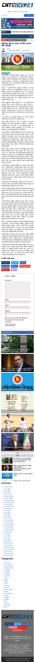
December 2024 (9, 524)
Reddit (15, 266)
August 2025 (8, 508)
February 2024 (8, 544)
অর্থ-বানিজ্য (7, 570)
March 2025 (8, 518)
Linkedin (6, 266)
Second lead (13, 40)
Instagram (13, 627)
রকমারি (6, 595)
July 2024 (7, 534)
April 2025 (7, 516)
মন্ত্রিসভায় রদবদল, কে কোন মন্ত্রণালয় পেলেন (15, 389)
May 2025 (7, 514)
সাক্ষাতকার (7, 605)
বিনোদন (6, 592)
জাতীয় (6, 582)
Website (7, 311)
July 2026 (7, 489)
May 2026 (7, 491)
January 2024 (8, 546)
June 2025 (7, 512)
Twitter (15, 263)
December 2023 (9, 548)
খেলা (5, 578)
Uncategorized (8, 566)
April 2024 (7, 540)
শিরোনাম (23, 40)
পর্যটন (5, 584)
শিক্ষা (5, 601)
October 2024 (8, 528)
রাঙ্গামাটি (6, 597)
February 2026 (8, 497)
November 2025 (9, 502)
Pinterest (6, 270)
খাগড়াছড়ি (7, 576)
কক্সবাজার (7, 574)
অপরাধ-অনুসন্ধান (8, 568)
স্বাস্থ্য (5, 607)
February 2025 (8, 520)
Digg (23, 263)
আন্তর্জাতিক (7, 572)
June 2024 (7, 536)
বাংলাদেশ (6, 588)
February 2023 (8, 553)
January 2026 (8, 499)
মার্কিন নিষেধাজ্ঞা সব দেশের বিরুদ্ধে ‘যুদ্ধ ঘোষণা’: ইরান (16, 448)
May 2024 (7, 538)
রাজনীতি (19, 40)
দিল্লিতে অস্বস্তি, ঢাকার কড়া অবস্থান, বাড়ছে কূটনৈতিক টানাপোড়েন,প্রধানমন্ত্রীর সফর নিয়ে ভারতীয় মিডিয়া (17, 369)
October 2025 (8, 504)
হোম (5, 40)
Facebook (6, 263)
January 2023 (8, 555)
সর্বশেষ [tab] (17, 453)
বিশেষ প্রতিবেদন (8, 593)
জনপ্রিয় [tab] (17, 456)
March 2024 (8, 542)
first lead (7, 562)
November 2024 (9, 526)
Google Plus (25, 266)
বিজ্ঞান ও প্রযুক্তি (8, 590)
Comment (8, 280)
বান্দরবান (6, 586)
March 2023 (8, 552)
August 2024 (8, 532)
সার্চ (29, 15)
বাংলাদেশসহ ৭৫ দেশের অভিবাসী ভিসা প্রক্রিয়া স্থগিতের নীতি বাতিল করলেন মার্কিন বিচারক (15, 350)
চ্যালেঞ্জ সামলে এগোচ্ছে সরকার (11, 411)
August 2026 (8, 487)
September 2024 (9, 530)
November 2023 (9, 550)
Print (14, 270)
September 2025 (9, 506)
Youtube (22, 627)
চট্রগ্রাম (6, 580)
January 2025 (8, 522)
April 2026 (7, 493)
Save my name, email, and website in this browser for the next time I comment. (16, 320)
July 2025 (7, 510)
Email (7, 305)
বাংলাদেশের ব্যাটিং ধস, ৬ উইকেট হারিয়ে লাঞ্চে (16, 430)
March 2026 (8, 495)
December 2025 (9, 500)
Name (7, 300)
